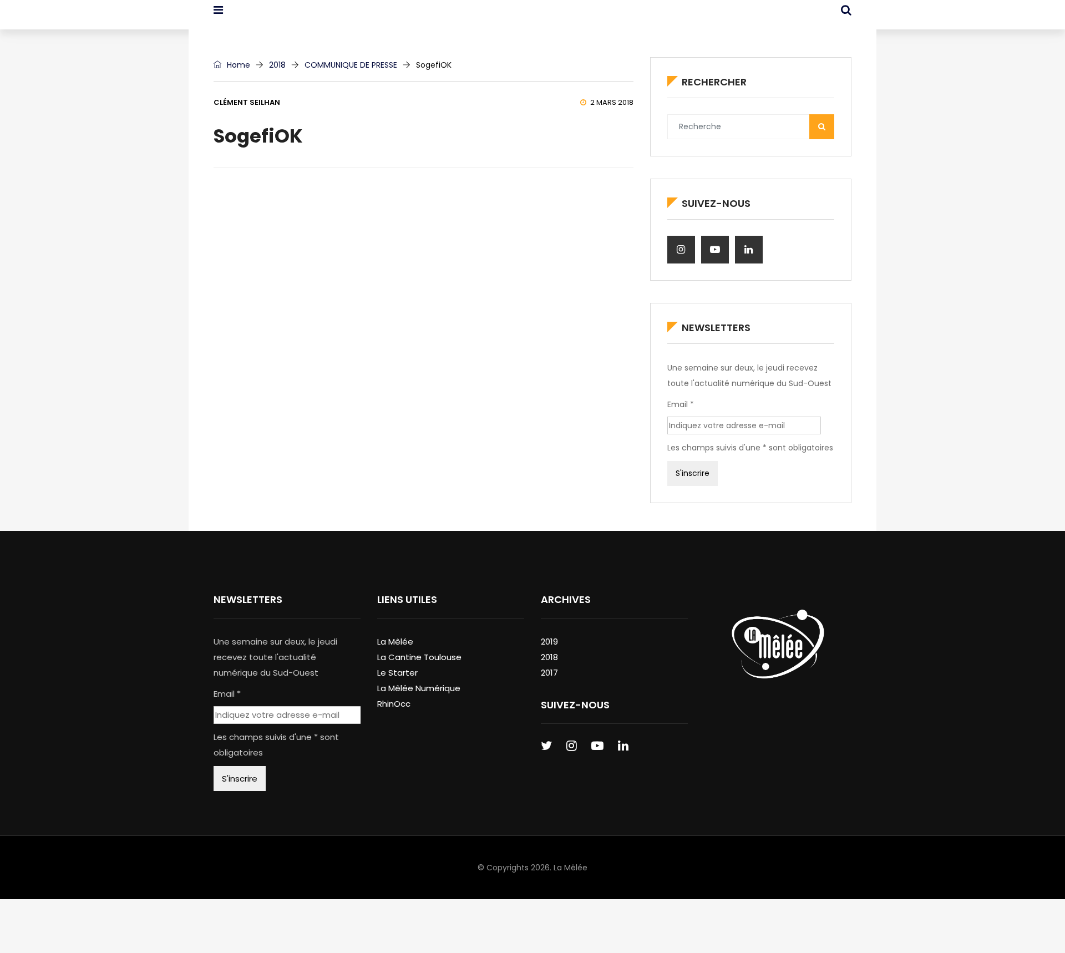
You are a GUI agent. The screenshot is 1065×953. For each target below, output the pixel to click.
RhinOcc (393, 703)
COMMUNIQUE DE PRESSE (351, 64)
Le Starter (397, 672)
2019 (549, 641)
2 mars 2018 (611, 102)
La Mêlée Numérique (418, 688)
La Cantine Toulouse (419, 657)
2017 (549, 672)
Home (237, 64)
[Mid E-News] (271, 19)
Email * (680, 404)
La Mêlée (395, 641)
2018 (277, 64)
